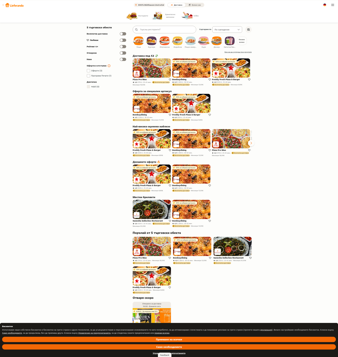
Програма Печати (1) (101, 75)
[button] (13, 5)
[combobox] (167, 29)
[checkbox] (139, 42)
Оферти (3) (96, 70)
